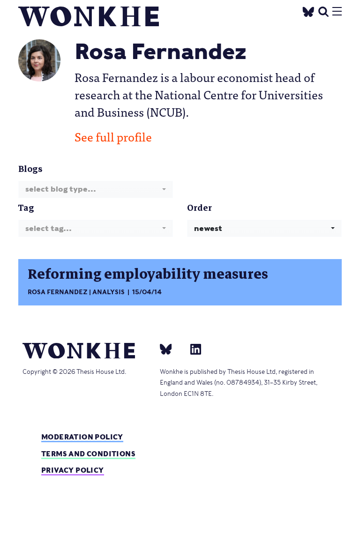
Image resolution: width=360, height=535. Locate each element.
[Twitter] (308, 10)
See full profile (113, 136)
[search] (323, 10)
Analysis (108, 292)
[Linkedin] (192, 349)
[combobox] (95, 189)
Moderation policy (82, 437)
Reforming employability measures (148, 274)
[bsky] (171, 349)
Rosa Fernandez (58, 292)
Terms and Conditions (88, 454)
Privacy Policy (72, 470)
